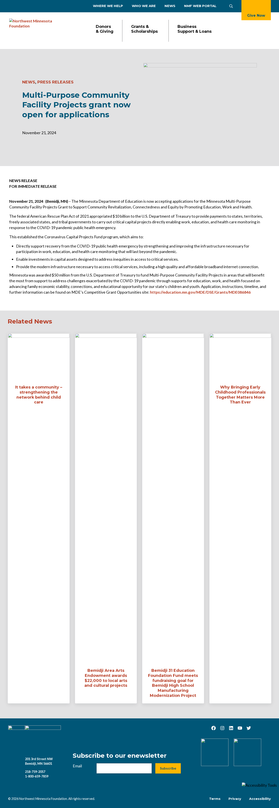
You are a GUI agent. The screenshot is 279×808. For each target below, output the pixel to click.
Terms (215, 799)
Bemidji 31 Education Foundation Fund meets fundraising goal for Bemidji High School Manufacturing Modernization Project (173, 683)
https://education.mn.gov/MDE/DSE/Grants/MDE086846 (200, 292)
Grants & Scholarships (144, 29)
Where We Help (108, 6)
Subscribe (168, 768)
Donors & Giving (104, 29)
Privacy (234, 799)
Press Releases (55, 82)
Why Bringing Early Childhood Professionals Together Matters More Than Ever (240, 394)
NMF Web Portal (200, 6)
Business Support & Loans (195, 29)
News (170, 6)
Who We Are (144, 6)
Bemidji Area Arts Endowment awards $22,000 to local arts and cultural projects (105, 678)
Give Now (256, 15)
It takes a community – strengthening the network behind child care (38, 394)
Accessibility (260, 799)
